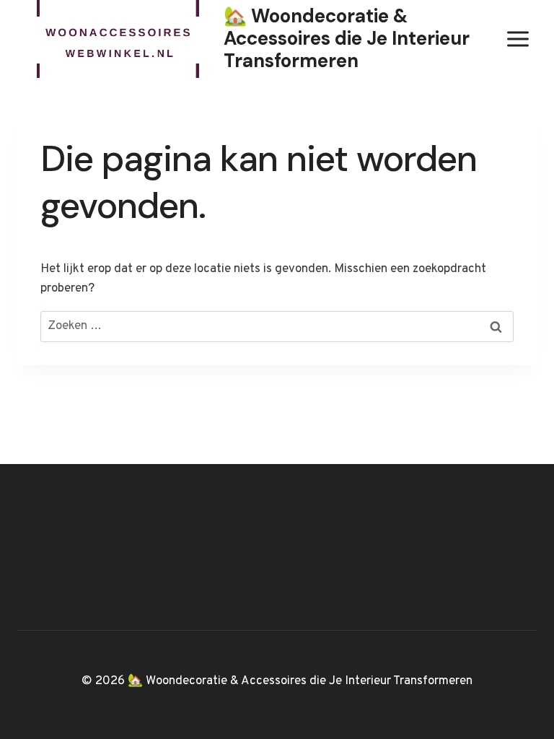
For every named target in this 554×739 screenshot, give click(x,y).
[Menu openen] (517, 39)
